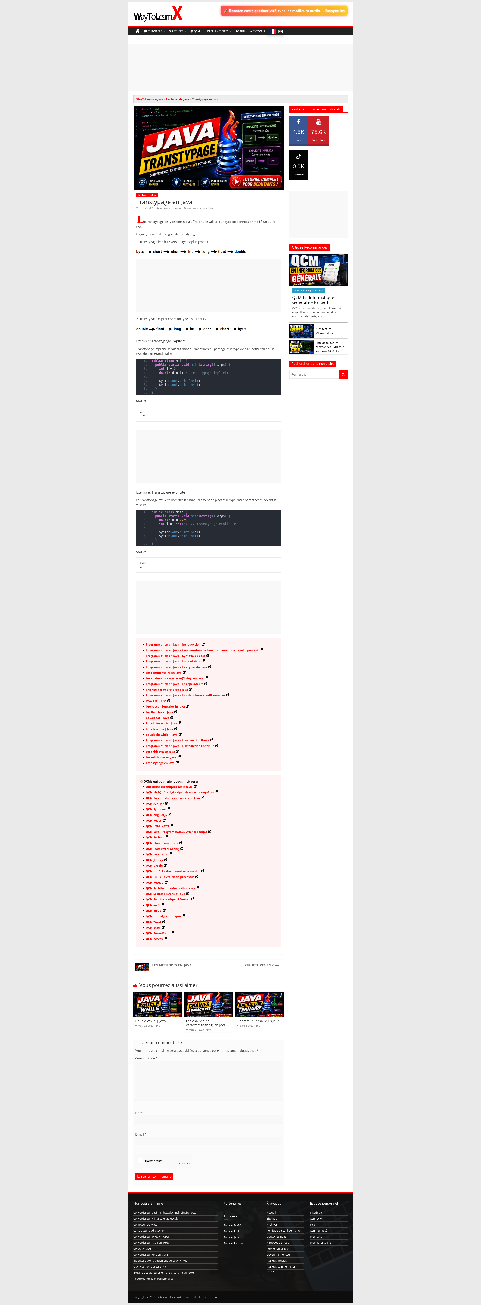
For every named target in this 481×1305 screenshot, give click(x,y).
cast (189, 208)
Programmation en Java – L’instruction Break (177, 740)
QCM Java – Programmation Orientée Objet (176, 832)
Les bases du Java (177, 99)
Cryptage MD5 (142, 1248)
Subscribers (318, 135)
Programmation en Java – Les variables (173, 661)
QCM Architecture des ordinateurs (170, 888)
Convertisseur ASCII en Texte (151, 1242)
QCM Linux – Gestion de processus (170, 877)
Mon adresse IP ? (320, 1242)
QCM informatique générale (308, 290)
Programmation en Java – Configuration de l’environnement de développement (202, 650)
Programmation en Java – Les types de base (176, 667)
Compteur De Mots (145, 1224)
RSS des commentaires (281, 1266)
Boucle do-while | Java (162, 734)
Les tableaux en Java (160, 751)
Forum (240, 31)
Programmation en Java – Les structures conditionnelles (185, 695)
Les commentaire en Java (164, 672)
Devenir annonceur (279, 1254)
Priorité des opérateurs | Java (167, 689)
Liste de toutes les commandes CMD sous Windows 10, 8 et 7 (330, 347)
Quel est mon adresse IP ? (149, 1266)
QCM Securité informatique (165, 894)
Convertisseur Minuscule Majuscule (155, 1218)
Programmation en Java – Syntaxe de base (175, 656)
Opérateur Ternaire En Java (165, 706)
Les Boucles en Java (159, 712)
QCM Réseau (154, 882)
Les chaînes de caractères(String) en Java (174, 678)
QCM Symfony (156, 809)
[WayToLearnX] (137, 31)
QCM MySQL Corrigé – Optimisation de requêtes (180, 792)
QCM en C (153, 905)
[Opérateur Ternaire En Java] (259, 994)
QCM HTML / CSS (157, 826)
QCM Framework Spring (162, 849)
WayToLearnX (145, 99)
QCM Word (153, 922)
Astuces (177, 31)
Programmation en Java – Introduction (173, 644)
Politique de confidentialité (284, 1230)
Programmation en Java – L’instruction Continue (180, 746)
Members (316, 1236)
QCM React (153, 820)
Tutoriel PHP (231, 1231)
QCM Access (154, 939)
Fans (298, 135)
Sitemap (272, 1218)
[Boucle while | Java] (157, 994)
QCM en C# (153, 911)
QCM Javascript (157, 854)
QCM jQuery (154, 860)
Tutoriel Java (231, 1237)
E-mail (140, 1134)
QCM (197, 31)
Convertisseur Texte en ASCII (151, 1236)
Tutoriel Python (233, 1243)
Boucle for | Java (157, 718)
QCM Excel (153, 927)
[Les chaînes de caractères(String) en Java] (208, 994)
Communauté (318, 1230)
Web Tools (257, 31)
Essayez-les (335, 10)
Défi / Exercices (218, 31)
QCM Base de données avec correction (173, 798)
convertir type (200, 208)
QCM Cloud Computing (162, 843)
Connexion (316, 1218)
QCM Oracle (154, 865)
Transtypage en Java (160, 763)
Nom (140, 1113)
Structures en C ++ (261, 965)
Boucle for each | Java (161, 723)
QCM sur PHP (155, 803)
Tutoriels (155, 31)
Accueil (271, 1212)
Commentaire (146, 1058)
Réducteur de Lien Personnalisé (153, 1278)
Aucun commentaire (171, 208)
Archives (272, 1224)
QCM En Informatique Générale (168, 899)
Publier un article (278, 1248)
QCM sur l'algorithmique (163, 916)
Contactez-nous (276, 1236)
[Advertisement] (240, 67)
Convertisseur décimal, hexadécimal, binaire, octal (165, 1212)
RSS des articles (277, 1260)
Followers (298, 169)
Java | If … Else (156, 701)
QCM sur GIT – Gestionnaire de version (173, 871)
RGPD (270, 1271)
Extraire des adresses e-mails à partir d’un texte (163, 1272)
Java (160, 99)
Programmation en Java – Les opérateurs (174, 684)
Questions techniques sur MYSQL (169, 787)
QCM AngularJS (156, 815)
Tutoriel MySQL (233, 1225)
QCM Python (154, 837)
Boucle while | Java (159, 729)
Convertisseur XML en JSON (150, 1254)
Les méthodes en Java (161, 757)
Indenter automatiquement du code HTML (160, 1260)
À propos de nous (278, 1242)
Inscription (317, 1212)
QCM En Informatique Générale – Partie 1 (313, 299)
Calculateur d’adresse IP (148, 1230)
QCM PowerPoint (158, 933)
